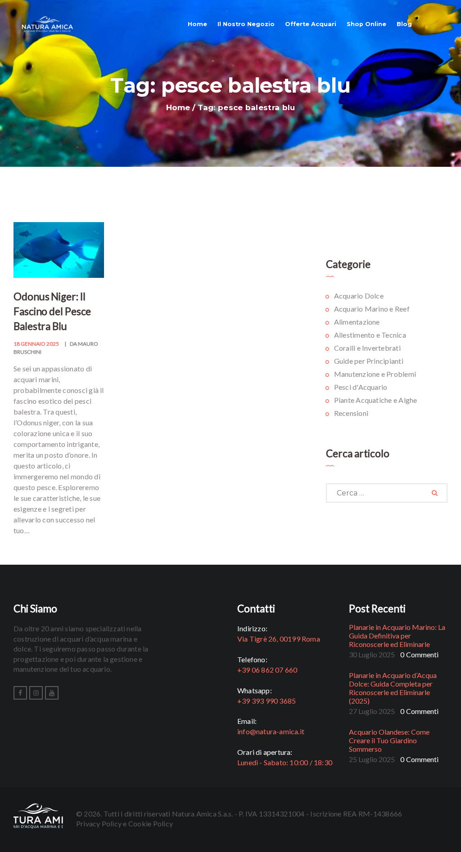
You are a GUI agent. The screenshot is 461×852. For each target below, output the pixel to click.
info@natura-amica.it (270, 731)
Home (178, 107)
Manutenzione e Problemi (375, 374)
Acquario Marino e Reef (372, 308)
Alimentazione (357, 321)
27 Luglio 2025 (372, 711)
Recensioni (351, 413)
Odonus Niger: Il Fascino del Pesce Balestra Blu (52, 311)
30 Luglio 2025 (372, 654)
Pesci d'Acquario (361, 387)
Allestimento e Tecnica (370, 334)
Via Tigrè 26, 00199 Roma (278, 638)
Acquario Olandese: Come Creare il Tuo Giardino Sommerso (389, 740)
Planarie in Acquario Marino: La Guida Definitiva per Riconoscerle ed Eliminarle (397, 635)
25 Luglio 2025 (372, 759)
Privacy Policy (99, 823)
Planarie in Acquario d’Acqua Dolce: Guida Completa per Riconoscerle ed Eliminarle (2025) (393, 688)
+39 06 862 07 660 (267, 669)
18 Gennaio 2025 (36, 343)
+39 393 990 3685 (266, 700)
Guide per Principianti (368, 361)
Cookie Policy (150, 823)
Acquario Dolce (359, 295)
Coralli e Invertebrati (367, 347)
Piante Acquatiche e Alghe (375, 400)
